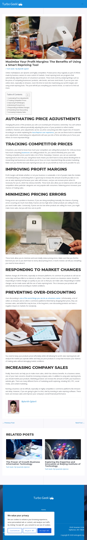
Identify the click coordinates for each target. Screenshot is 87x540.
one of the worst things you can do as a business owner (40, 298)
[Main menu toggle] (82, 4)
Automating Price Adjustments (18, 98)
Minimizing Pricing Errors (16, 105)
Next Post (80, 423)
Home (43, 510)
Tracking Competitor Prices (17, 100)
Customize (15, 530)
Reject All (29, 530)
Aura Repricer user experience (43, 132)
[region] (29, 523)
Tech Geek (10, 69)
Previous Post (8, 423)
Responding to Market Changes (18, 107)
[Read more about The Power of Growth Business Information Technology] (24, 449)
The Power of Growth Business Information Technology (23, 463)
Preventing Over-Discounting (18, 110)
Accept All (44, 530)
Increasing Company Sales (17, 112)
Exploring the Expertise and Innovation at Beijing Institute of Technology (62, 464)
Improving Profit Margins (16, 103)
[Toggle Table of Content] (26, 95)
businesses (26, 152)
